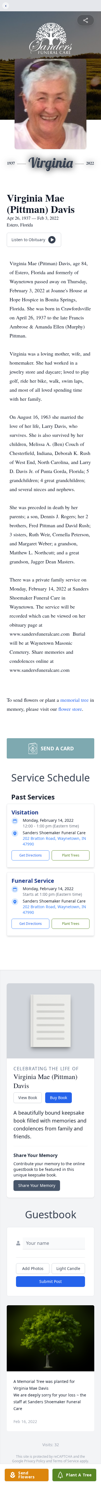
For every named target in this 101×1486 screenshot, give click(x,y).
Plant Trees (70, 855)
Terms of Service (66, 1461)
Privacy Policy (34, 1461)
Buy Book (58, 1097)
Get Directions (30, 855)
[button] (50, 1338)
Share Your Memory (36, 1185)
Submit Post (50, 1281)
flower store (70, 708)
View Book (27, 1097)
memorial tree (74, 699)
